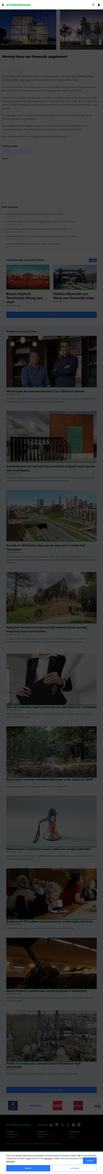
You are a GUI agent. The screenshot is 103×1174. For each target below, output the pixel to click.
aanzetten (10, 1161)
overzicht (48, 1158)
